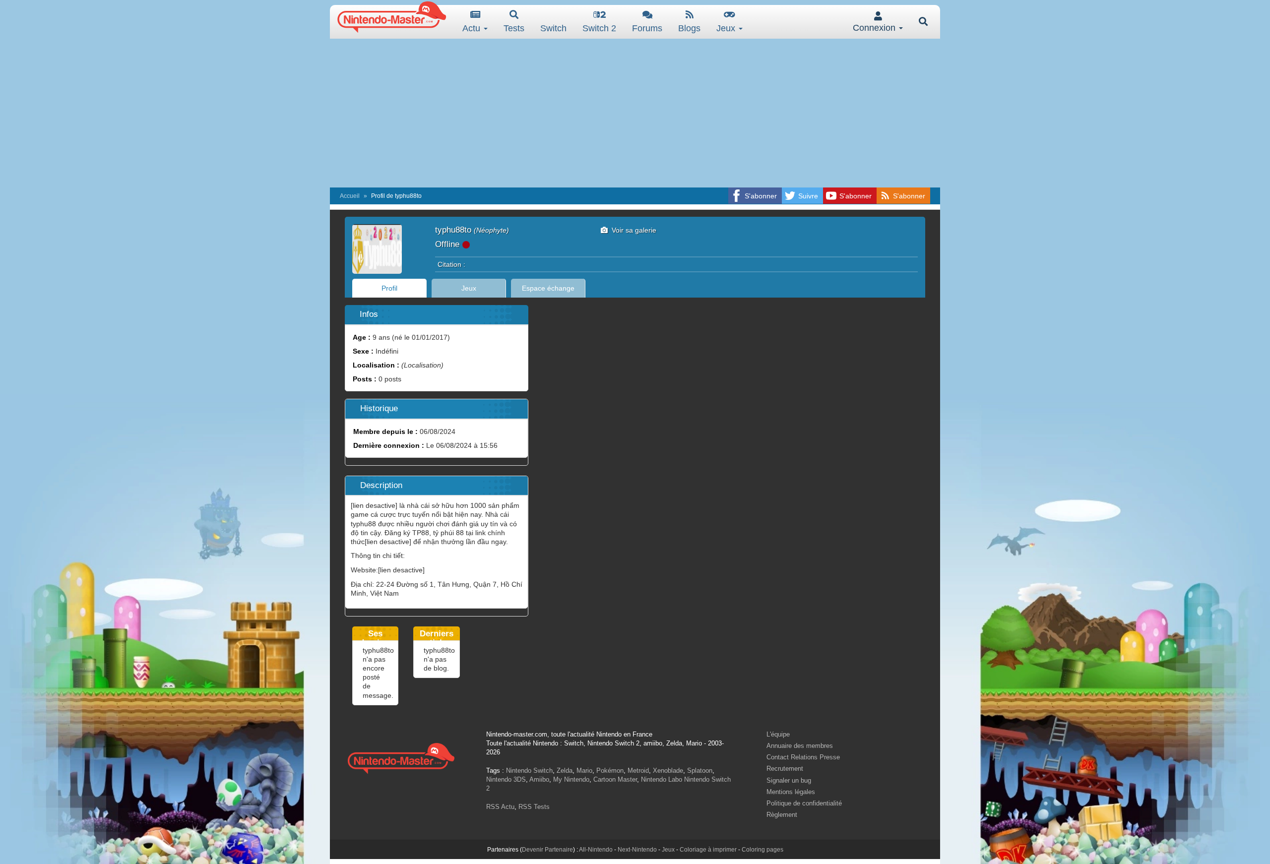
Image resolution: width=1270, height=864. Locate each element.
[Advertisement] (635, 113)
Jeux (727, 28)
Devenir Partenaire (547, 849)
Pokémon (610, 770)
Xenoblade (668, 770)
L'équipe (778, 734)
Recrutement (784, 768)
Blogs (689, 28)
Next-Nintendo (637, 849)
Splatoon (699, 770)
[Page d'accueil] (400, 757)
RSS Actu (500, 806)
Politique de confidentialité (804, 803)
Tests (514, 28)
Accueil (350, 195)
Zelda (564, 770)
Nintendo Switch (529, 770)
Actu (472, 28)
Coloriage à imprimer (708, 849)
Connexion (875, 28)
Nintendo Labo (661, 779)
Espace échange (548, 288)
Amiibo (539, 779)
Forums (647, 28)
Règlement (781, 814)
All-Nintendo (596, 849)
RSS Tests (534, 806)
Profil (389, 288)
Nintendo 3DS (506, 779)
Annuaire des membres (799, 745)
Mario (584, 770)
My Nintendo (571, 779)
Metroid (638, 770)
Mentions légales (790, 792)
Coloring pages (762, 849)
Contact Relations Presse (803, 757)
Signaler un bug (788, 780)
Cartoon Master (615, 779)
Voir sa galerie (632, 230)
